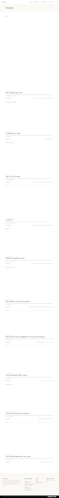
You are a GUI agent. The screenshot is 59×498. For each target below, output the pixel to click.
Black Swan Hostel (27, 490)
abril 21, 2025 (8, 91)
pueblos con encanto (50, 98)
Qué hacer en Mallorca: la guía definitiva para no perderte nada (29, 485)
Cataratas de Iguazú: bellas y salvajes (16, 375)
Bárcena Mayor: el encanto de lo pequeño (18, 301)
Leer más (54, 496)
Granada (38, 263)
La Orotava (9, 220)
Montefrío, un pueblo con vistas (15, 258)
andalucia (45, 263)
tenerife (52, 225)
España (34, 98)
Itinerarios (43, 225)
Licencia (37, 480)
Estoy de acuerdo (50, 496)
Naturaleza (42, 98)
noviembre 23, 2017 (9, 175)
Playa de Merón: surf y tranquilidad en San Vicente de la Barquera (25, 337)
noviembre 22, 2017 (9, 218)
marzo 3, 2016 (8, 373)
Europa (37, 98)
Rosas (50, 418)
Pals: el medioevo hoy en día (14, 93)
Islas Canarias (39, 225)
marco (12, 91)
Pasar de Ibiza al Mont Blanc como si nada (18, 456)
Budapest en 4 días (27, 487)
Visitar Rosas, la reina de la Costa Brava (17, 413)
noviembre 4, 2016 (8, 256)
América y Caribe (43, 380)
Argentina (48, 380)
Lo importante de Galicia (13, 133)
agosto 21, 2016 (8, 335)
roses (52, 418)
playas (46, 98)
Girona (40, 98)
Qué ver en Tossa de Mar (13, 176)
